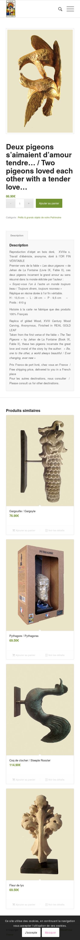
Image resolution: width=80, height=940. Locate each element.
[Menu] (68, 8)
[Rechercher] (58, 8)
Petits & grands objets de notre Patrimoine (39, 217)
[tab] (17, 235)
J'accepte (31, 932)
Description (16, 235)
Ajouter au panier (49, 203)
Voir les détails (56, 530)
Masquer (50, 932)
